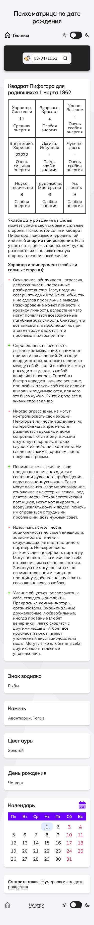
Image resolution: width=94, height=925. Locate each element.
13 (25, 843)
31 (69, 859)
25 (80, 851)
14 (36, 843)
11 (80, 835)
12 (13, 843)
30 (58, 859)
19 (13, 851)
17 (69, 843)
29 (47, 859)
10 (69, 835)
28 (36, 859)
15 (47, 843)
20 (25, 851)
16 (58, 843)
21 (36, 851)
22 (47, 851)
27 (25, 859)
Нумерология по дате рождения (45, 884)
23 (58, 851)
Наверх (36, 904)
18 (80, 843)
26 (13, 859)
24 (69, 851)
